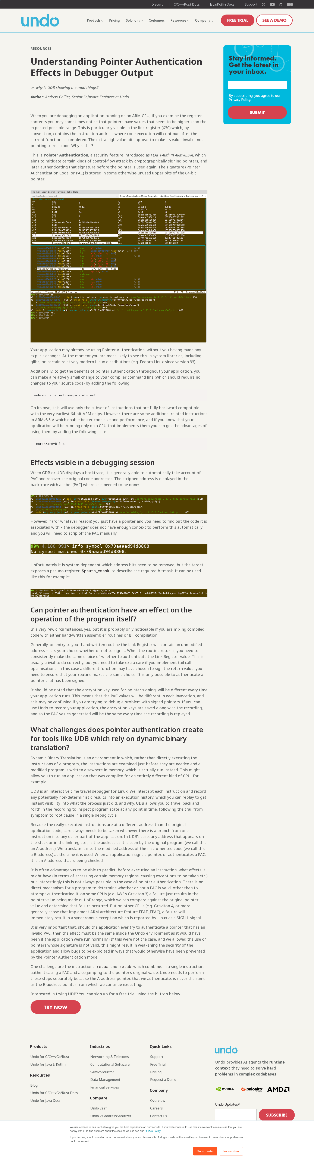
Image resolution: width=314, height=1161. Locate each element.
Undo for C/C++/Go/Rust (49, 1057)
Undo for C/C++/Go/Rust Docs (54, 1093)
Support (156, 1057)
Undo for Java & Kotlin (48, 1064)
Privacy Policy (152, 1131)
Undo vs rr (98, 1108)
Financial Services (104, 1087)
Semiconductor (102, 1072)
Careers (156, 1108)
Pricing (155, 1072)
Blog (34, 1085)
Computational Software (110, 1064)
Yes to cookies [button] (205, 1151)
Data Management (105, 1080)
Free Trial (158, 1064)
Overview (157, 1100)
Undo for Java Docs (45, 1100)
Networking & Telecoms (109, 1057)
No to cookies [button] (231, 1151)
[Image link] (234, 1050)
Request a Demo (163, 1080)
